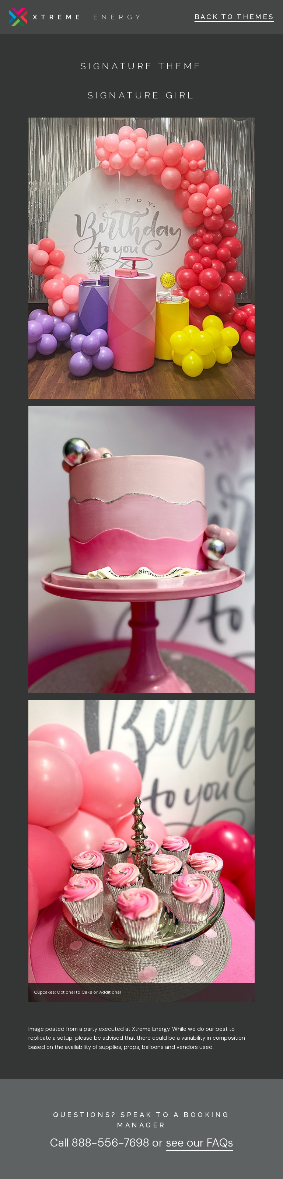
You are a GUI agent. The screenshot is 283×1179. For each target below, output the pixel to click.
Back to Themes (234, 17)
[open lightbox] (141, 259)
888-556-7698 (110, 1142)
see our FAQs (199, 1142)
